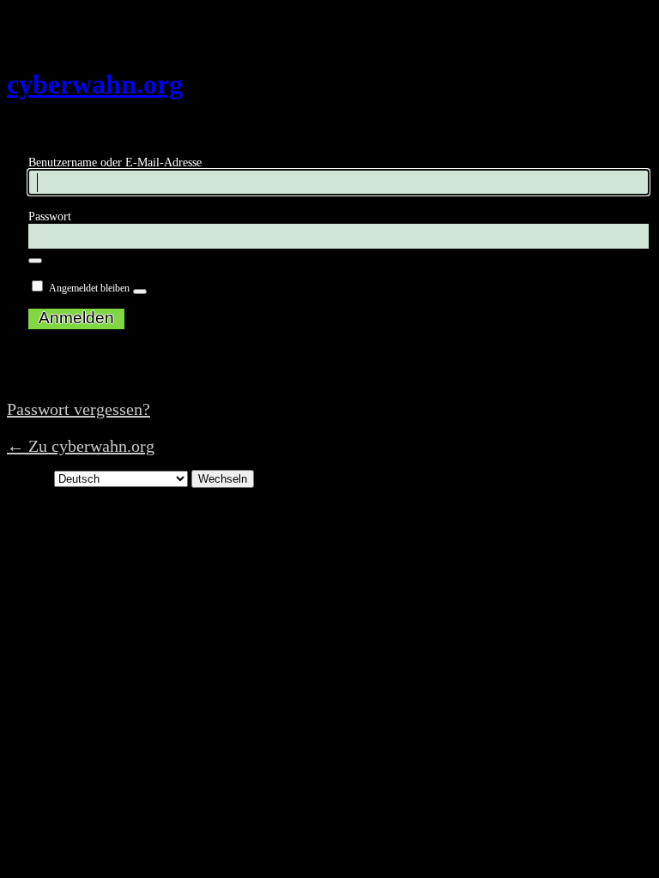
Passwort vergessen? (78, 409)
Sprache (29, 478)
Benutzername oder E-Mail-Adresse (115, 162)
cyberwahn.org (95, 84)
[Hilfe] (140, 291)
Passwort (49, 216)
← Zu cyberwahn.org (80, 445)
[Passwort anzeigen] (35, 260)
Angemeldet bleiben (89, 288)
